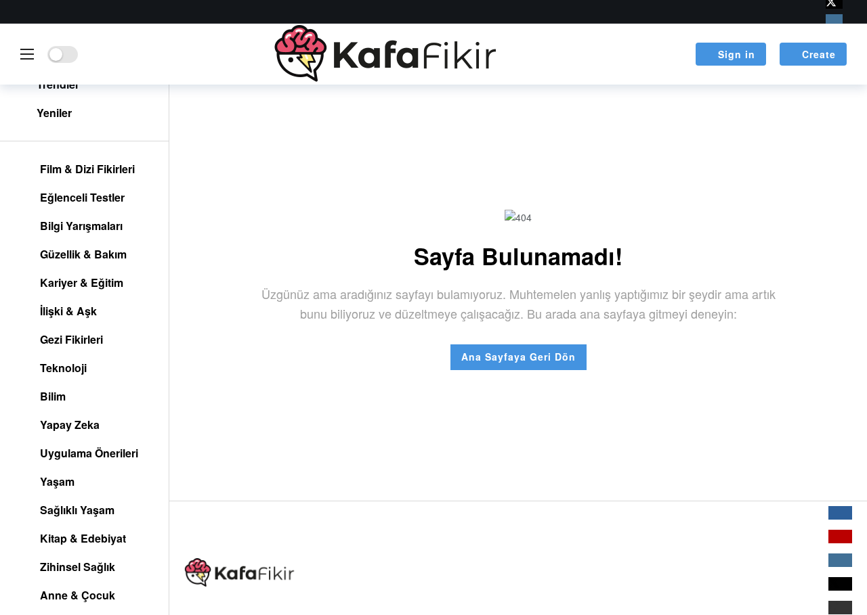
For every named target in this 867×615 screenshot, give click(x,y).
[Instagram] (834, 20)
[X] (840, 584)
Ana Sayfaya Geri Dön (518, 356)
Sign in (736, 54)
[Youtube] (840, 536)
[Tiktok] (840, 607)
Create (819, 54)
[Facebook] (840, 513)
